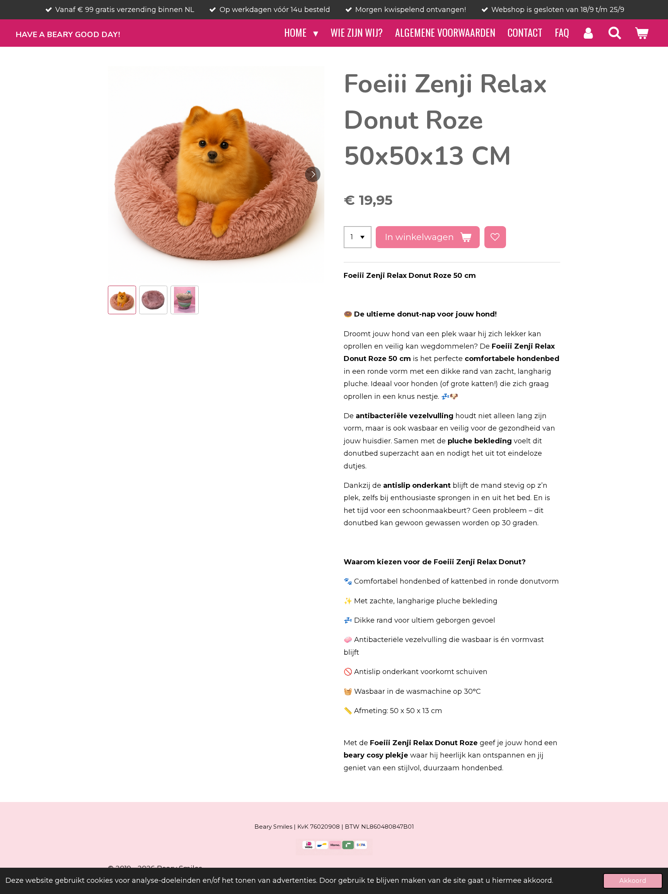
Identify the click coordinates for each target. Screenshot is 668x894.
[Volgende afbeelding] (312, 174)
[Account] (588, 33)
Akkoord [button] (632, 880)
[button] (122, 300)
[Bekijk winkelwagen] (641, 33)
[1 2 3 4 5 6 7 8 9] (357, 237)
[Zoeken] (614, 33)
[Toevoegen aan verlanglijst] (495, 237)
